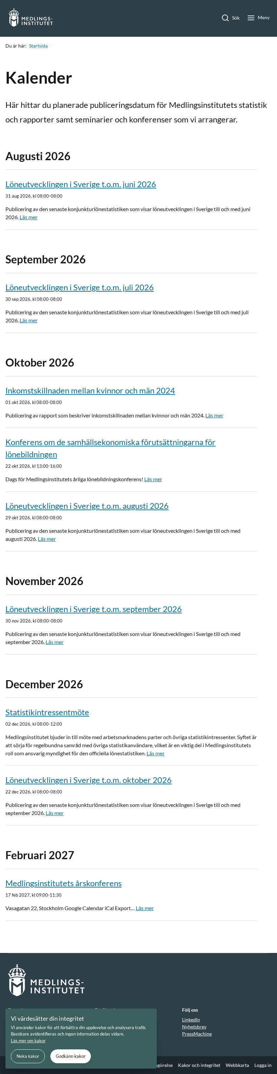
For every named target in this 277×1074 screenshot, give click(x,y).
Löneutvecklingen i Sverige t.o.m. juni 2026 (80, 184)
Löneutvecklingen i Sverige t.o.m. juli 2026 (79, 287)
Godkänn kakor (70, 1056)
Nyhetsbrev (194, 1026)
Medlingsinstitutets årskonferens (63, 883)
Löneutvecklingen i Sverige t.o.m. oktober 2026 (88, 780)
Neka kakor (28, 1056)
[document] (81, 1038)
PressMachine (197, 1034)
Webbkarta (237, 1065)
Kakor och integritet (199, 1065)
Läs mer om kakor (28, 1040)
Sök (236, 18)
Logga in (263, 1065)
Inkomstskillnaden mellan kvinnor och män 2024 (90, 390)
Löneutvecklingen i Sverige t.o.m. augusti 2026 (87, 506)
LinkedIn (191, 1019)
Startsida (38, 46)
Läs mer (28, 217)
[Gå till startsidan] (30, 18)
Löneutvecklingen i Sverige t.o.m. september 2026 (93, 609)
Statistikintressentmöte (47, 712)
